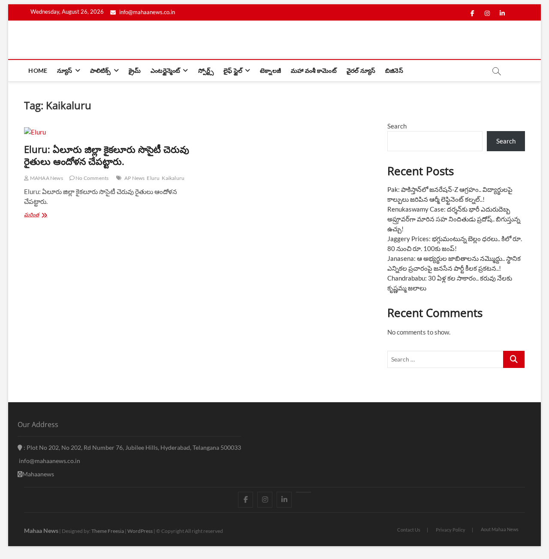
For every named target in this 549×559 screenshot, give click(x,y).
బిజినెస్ (394, 70)
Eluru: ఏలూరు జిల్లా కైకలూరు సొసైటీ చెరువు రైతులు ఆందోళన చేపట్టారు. (106, 155)
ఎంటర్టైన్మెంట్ (165, 70)
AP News (134, 178)
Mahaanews (38, 474)
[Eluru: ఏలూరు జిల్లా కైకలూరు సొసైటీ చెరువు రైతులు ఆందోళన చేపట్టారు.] (108, 132)
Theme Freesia (107, 531)
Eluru (153, 178)
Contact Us (408, 529)
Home (37, 70)
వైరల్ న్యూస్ (361, 70)
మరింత (41, 215)
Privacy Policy (450, 529)
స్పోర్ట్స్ (206, 70)
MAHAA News (46, 178)
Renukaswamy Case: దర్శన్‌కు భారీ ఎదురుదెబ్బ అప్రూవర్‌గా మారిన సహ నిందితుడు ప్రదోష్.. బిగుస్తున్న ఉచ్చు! (453, 219)
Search (397, 126)
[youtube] (303, 492)
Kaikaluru (173, 178)
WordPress (140, 531)
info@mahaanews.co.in (146, 12)
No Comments (92, 178)
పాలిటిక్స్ (100, 70)
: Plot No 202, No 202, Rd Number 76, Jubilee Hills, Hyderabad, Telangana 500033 (131, 447)
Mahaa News (41, 530)
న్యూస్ (64, 70)
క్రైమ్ (135, 70)
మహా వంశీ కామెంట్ (314, 70)
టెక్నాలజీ (270, 70)
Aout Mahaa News (500, 529)
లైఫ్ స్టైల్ (232, 70)
